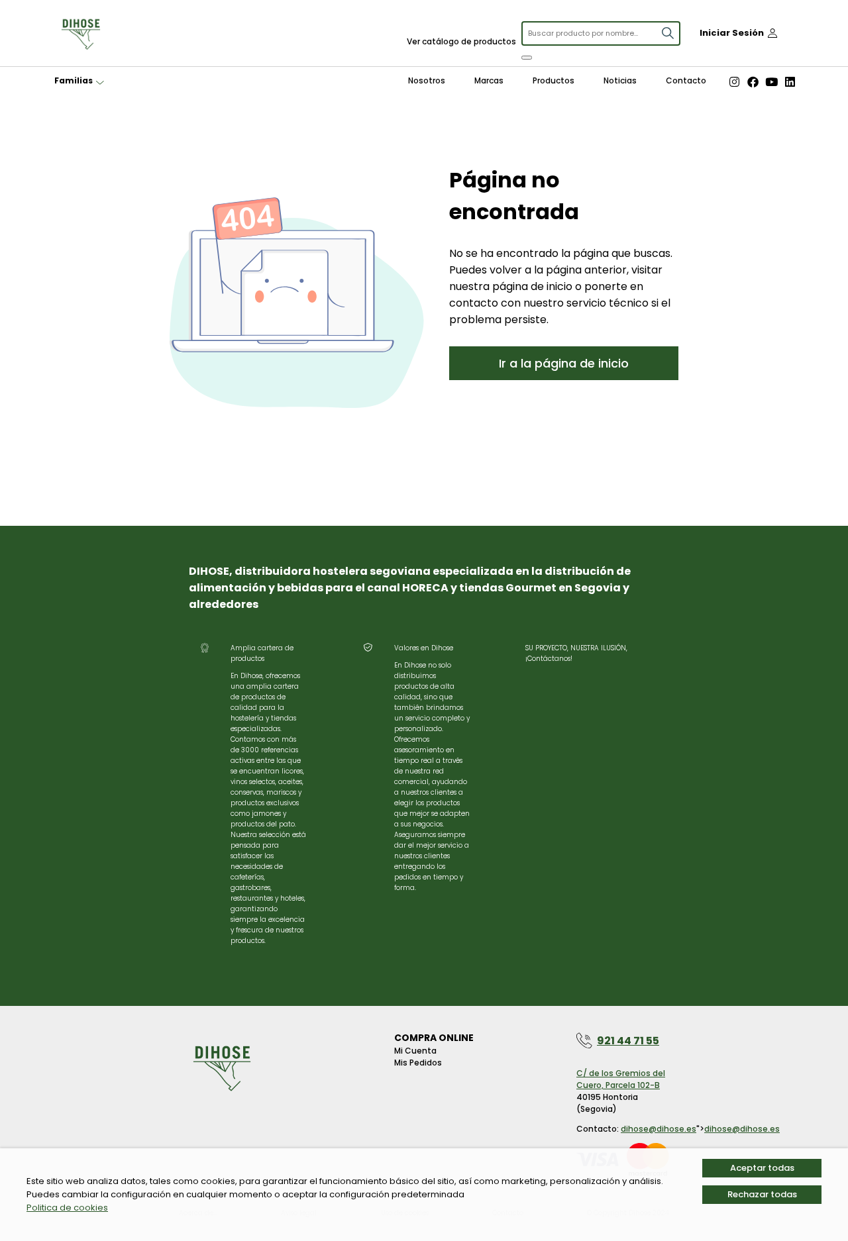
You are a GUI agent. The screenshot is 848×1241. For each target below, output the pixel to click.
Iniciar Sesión (732, 32)
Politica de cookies (67, 1207)
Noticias (620, 80)
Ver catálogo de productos (461, 41)
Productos (553, 80)
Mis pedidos (418, 1062)
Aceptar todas (762, 1168)
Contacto (686, 80)
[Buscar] (526, 58)
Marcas (489, 80)
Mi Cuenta (415, 1050)
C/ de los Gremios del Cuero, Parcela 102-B (620, 1079)
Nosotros (426, 80)
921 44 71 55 (628, 1040)
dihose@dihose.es (658, 1128)
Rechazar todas (762, 1194)
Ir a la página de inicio (564, 363)
